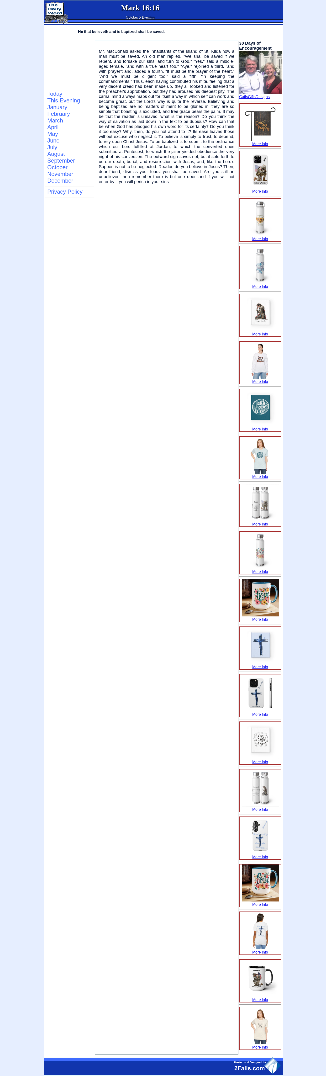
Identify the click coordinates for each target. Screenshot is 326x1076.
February (58, 114)
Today (54, 93)
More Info (260, 144)
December (60, 180)
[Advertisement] (69, 65)
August (56, 154)
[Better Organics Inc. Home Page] (56, 23)
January (57, 107)
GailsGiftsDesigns (254, 97)
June (53, 140)
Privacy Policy (65, 191)
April (52, 127)
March (55, 120)
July (52, 147)
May (52, 134)
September (61, 160)
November (60, 174)
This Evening (63, 100)
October (57, 167)
